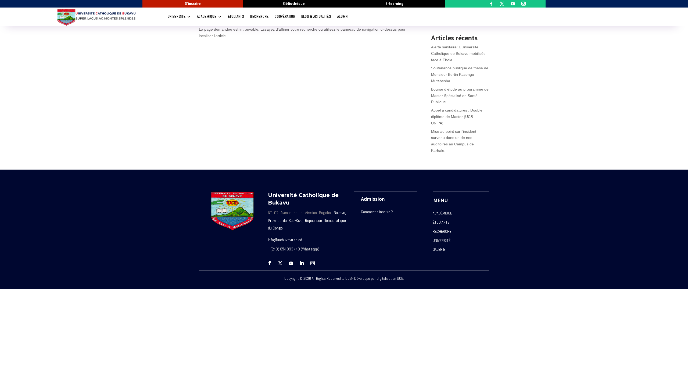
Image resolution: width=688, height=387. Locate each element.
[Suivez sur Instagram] (312, 263)
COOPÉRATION (285, 16)
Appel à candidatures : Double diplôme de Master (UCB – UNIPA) (456, 116)
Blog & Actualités (316, 16)
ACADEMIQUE (207, 16)
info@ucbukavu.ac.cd (285, 240)
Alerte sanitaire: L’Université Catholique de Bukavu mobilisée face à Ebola (458, 53)
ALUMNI (343, 16)
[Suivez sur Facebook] (269, 263)
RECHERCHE (259, 16)
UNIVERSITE (177, 16)
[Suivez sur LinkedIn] (302, 263)
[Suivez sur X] (280, 263)
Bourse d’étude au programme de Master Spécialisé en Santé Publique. (460, 95)
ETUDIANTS (236, 16)
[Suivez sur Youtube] (291, 263)
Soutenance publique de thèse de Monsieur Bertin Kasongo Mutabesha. (459, 74)
